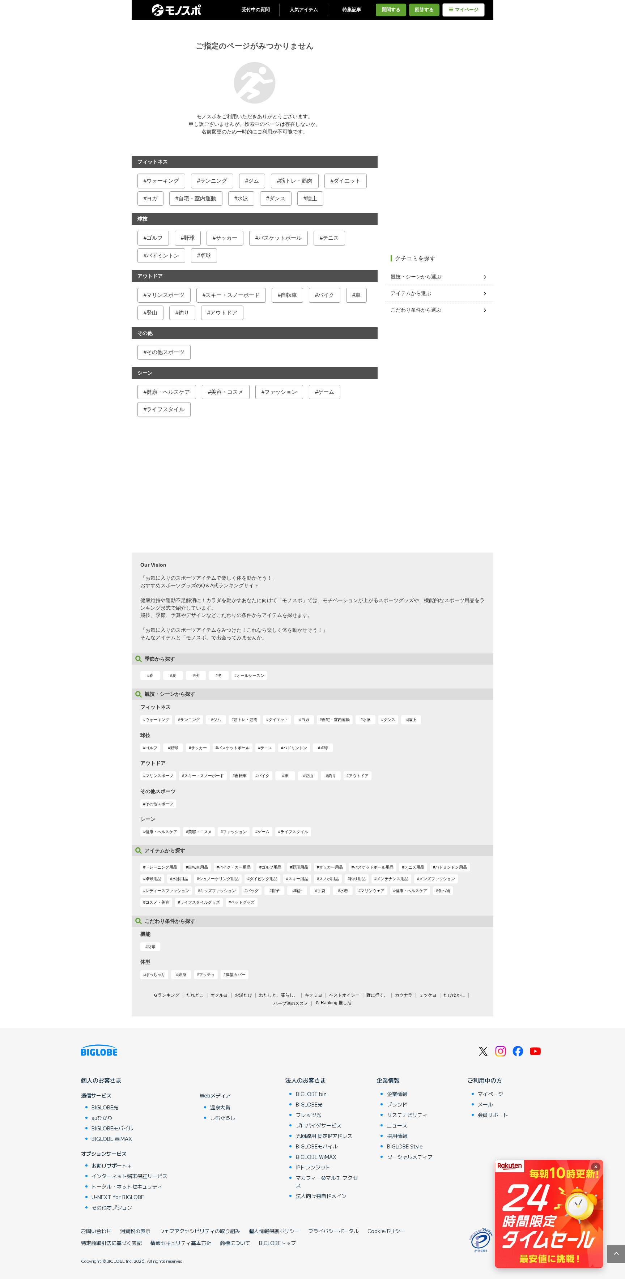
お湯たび (243, 995)
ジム (253, 181)
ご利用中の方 (484, 1080)
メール (485, 1104)
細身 (182, 974)
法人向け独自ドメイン (321, 1195)
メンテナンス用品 (392, 879)
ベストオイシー (344, 995)
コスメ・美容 (157, 902)
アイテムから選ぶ (411, 293)
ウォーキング (162, 181)
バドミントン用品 (451, 867)
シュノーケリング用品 (219, 879)
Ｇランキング (166, 995)
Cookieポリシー (386, 1231)
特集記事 (352, 9)
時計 (298, 890)
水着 (344, 890)
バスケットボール (280, 238)
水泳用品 (180, 879)
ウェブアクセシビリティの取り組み (199, 1231)
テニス (331, 238)
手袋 (321, 890)
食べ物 (444, 890)
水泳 (242, 198)
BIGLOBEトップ (277, 1242)
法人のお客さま (305, 1080)
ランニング (213, 181)
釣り (183, 313)
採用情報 (397, 1135)
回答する (424, 9)
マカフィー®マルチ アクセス (327, 1181)
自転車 (289, 295)
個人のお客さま (101, 1080)
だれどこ (195, 995)
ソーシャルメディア (410, 1156)
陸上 (311, 198)
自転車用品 (198, 867)
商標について (235, 1242)
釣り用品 (358, 879)
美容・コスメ (227, 392)
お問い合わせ (96, 1231)
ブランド (397, 1104)
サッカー (226, 238)
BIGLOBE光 (105, 1107)
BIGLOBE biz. (312, 1093)
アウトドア (223, 313)
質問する (391, 9)
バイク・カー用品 (235, 867)
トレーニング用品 (161, 867)
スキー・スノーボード (232, 295)
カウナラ (403, 995)
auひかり (102, 1117)
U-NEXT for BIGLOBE (118, 1197)
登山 (151, 313)
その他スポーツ (165, 352)
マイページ (467, 9)
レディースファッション (167, 890)
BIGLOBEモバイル (112, 1128)
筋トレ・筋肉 (296, 181)
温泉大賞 (220, 1107)
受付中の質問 (256, 9)
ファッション (280, 392)
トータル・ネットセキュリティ (127, 1186)
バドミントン (162, 255)
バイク (326, 295)
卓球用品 (153, 879)
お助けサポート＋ (112, 1165)
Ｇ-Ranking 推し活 (333, 1002)
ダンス (277, 198)
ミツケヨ (428, 995)
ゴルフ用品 (271, 867)
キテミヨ (313, 995)
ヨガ (151, 198)
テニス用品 (414, 867)
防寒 (152, 947)
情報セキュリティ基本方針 (180, 1242)
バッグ (253, 890)
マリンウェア (372, 890)
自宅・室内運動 (197, 198)
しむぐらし (222, 1117)
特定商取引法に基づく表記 (111, 1242)
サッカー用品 (331, 867)
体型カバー (236, 974)
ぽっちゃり (155, 974)
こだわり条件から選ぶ (416, 310)
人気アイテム (304, 9)
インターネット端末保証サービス (129, 1176)
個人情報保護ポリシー (274, 1231)
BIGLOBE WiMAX (112, 1138)
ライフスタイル (165, 409)
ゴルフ (154, 238)
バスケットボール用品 (374, 867)
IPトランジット (313, 1167)
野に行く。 (377, 995)
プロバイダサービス (318, 1125)
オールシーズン (250, 675)
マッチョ (207, 974)
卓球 (205, 255)
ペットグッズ (243, 902)
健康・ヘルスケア (168, 392)
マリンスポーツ (165, 295)
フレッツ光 (308, 1114)
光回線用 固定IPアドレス (324, 1135)
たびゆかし (454, 995)
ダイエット (347, 181)
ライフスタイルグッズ (200, 902)
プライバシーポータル (333, 1231)
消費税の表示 (135, 1231)
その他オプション (112, 1207)
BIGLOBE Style (405, 1146)
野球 (189, 238)
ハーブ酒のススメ (290, 1003)
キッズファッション (218, 890)
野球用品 (300, 867)
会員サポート (493, 1114)
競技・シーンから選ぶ (416, 277)
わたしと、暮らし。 (278, 995)
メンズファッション (437, 879)
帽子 (276, 890)
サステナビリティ (407, 1114)
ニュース (397, 1125)
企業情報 (388, 1080)
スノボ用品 (329, 879)
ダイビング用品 (263, 879)
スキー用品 (298, 879)
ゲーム (326, 392)
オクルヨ (219, 995)
